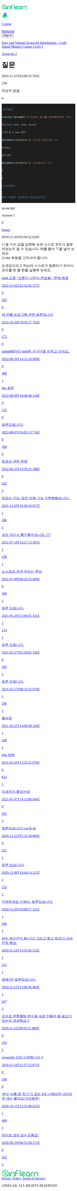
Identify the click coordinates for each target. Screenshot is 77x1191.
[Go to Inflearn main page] (38, 7)
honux (6, 230)
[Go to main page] (38, 1173)
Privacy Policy (11, 1178)
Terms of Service (33, 1178)
